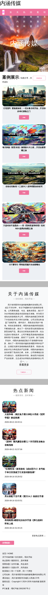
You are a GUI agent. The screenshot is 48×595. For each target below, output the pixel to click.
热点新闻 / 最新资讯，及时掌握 (15, 561)
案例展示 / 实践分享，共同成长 (15, 568)
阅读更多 (39, 78)
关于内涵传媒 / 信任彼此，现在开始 (17, 557)
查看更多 (24, 364)
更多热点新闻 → (39, 536)
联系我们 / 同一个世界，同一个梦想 (17, 571)
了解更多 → (24, 372)
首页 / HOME (7, 554)
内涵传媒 (10, 3)
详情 (24, 117)
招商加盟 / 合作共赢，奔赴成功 (15, 564)
